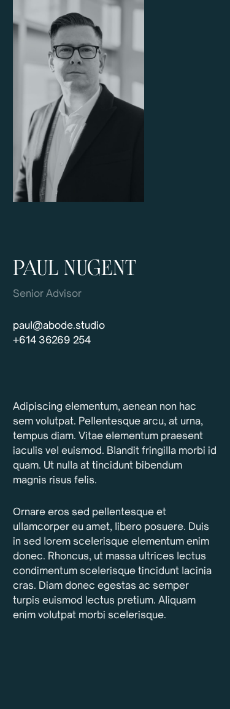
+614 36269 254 (52, 341)
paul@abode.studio (59, 326)
